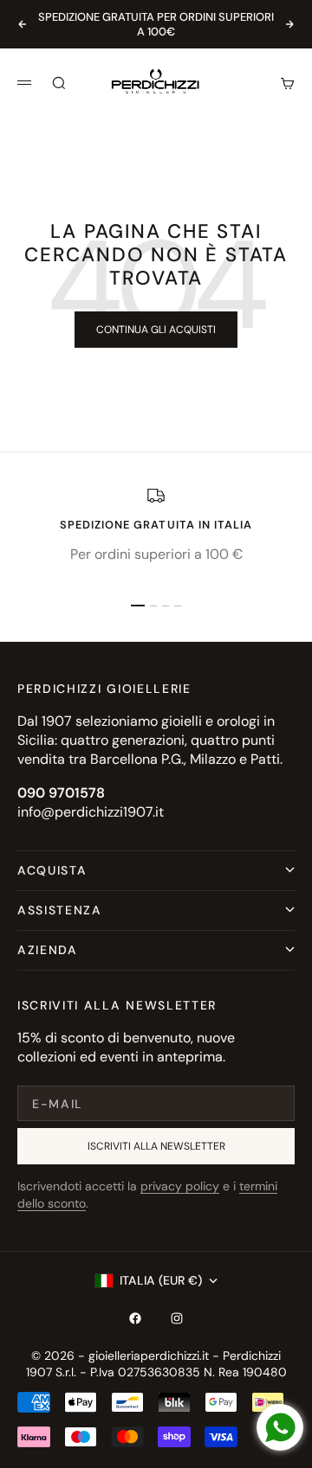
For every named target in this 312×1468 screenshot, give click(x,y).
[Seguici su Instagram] (177, 1318)
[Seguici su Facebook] (135, 1318)
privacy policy (179, 1186)
